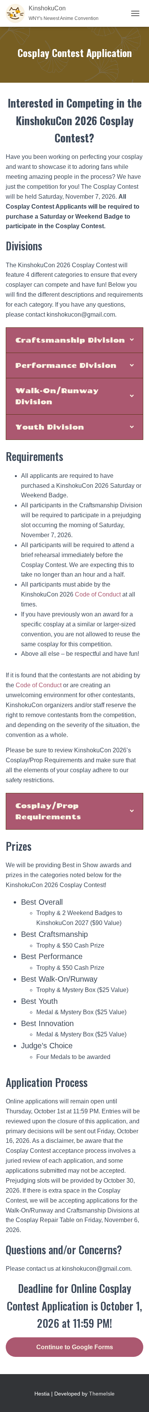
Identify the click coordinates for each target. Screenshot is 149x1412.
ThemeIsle (102, 1394)
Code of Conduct (98, 594)
